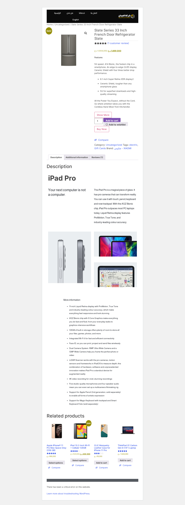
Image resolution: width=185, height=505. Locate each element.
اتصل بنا (94, 13)
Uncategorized (62, 24)
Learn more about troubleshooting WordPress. (68, 493)
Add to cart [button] (101, 463)
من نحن (70, 13)
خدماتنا (82, 13)
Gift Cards (100, 148)
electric (133, 144)
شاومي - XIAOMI (122, 148)
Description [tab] (56, 157)
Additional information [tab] (77, 157)
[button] (85, 33)
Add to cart (112, 120)
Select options (56, 463)
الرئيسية (57, 13)
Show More (103, 114)
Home (50, 24)
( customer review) (118, 43)
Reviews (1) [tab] (97, 157)
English (76, 20)
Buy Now (102, 129)
